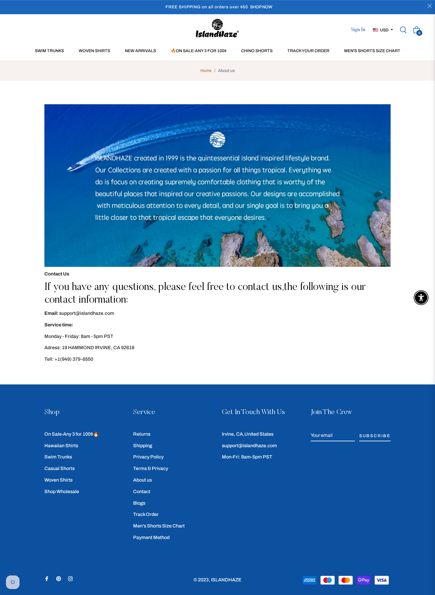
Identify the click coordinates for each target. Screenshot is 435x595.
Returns (141, 434)
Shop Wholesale (61, 491)
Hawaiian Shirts (61, 445)
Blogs (139, 503)
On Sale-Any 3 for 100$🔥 (71, 434)
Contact (141, 491)
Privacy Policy (148, 456)
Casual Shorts (59, 468)
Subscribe (375, 436)
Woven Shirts (58, 479)
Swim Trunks (58, 456)
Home (206, 70)
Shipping (142, 445)
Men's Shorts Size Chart (159, 525)
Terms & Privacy (150, 468)
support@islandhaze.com (249, 445)
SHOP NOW (261, 7)
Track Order (146, 514)
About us (142, 479)
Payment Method (151, 537)
